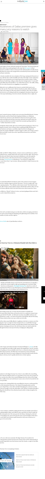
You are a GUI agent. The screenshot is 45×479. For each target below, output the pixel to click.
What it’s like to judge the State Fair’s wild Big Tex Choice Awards (25, 455)
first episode (28, 68)
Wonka (31, 346)
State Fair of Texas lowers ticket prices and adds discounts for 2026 (25, 465)
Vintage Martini (8, 159)
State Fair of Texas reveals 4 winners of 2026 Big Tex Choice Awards (26, 460)
